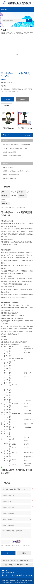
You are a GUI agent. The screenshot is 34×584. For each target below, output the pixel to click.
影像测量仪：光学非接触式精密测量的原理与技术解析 (16, 171)
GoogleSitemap (23, 582)
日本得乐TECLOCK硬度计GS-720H (18, 565)
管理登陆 (30, 580)
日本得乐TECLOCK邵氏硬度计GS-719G (20, 560)
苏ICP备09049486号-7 (13, 582)
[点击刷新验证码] (16, 541)
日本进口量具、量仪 (21, 32)
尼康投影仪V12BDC (8, 128)
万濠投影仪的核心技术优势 (9, 152)
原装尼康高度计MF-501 (25, 128)
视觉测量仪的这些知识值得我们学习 (12, 156)
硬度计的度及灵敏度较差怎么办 (11, 178)
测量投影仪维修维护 (8, 167)
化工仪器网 (24, 580)
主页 (8, 32)
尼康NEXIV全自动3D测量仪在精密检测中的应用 (15, 148)
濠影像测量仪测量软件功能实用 (11, 175)
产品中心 (12, 32)
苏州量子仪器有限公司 (7, 580)
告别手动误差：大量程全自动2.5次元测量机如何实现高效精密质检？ (18, 144)
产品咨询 (7, 99)
